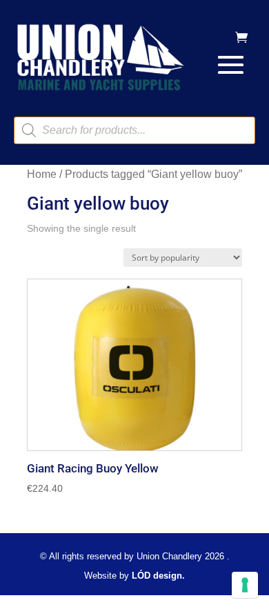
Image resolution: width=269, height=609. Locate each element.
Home (42, 174)
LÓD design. (158, 575)
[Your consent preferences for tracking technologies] (245, 585)
